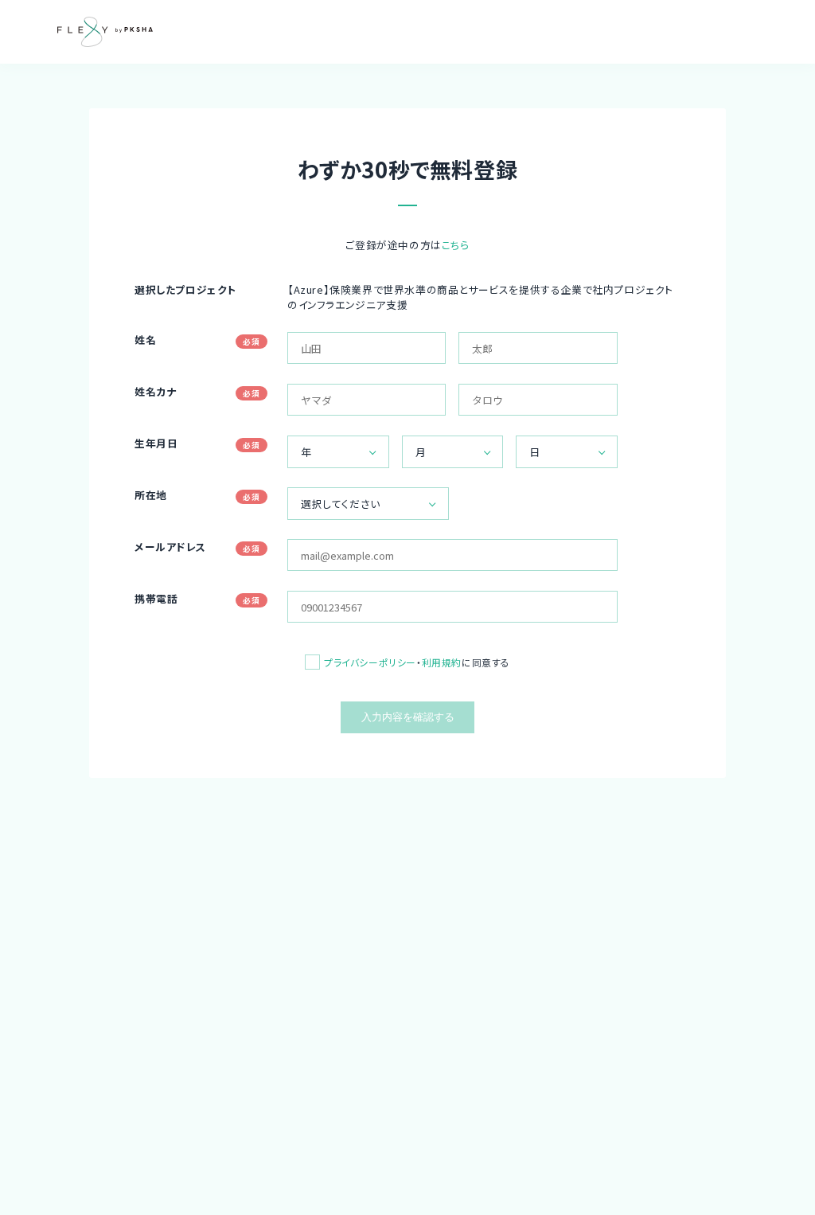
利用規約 (442, 662)
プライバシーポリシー (370, 662)
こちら (456, 244)
